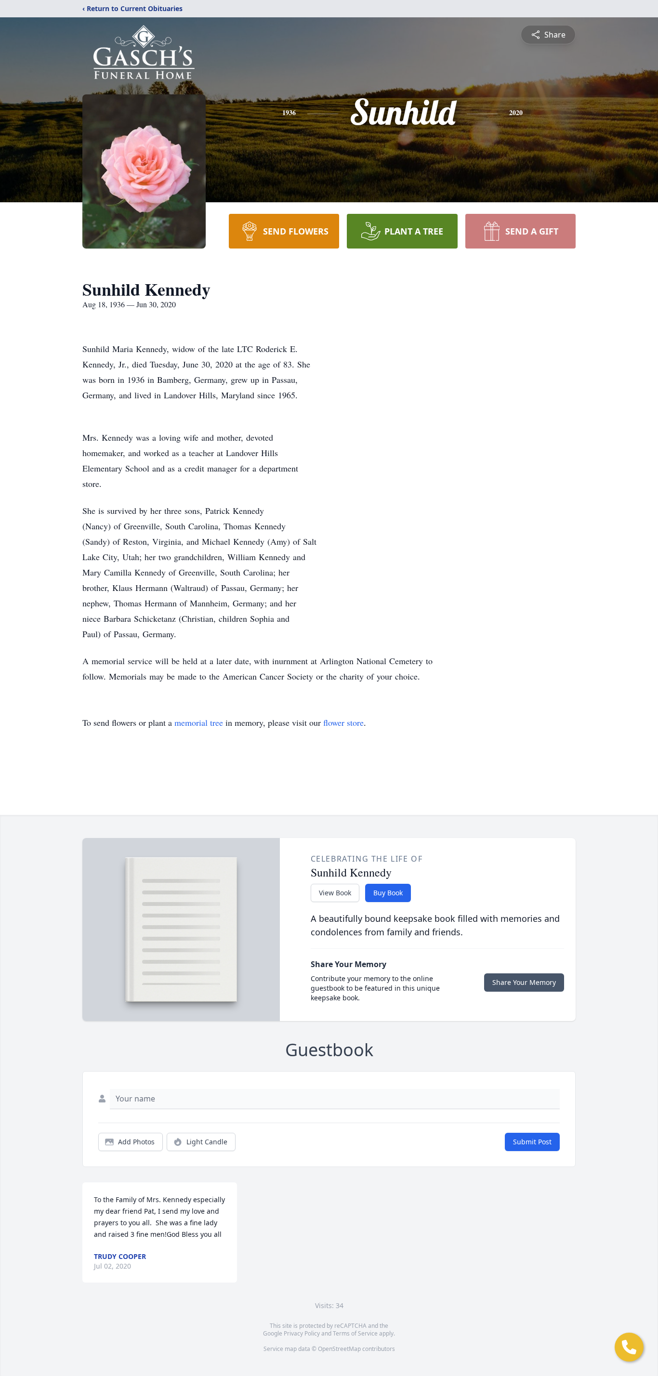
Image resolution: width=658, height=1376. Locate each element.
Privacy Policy (302, 1333)
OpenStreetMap (339, 1349)
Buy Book (388, 892)
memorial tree (198, 722)
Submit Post (532, 1141)
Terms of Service (355, 1333)
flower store (343, 722)
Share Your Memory (524, 982)
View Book (335, 892)
